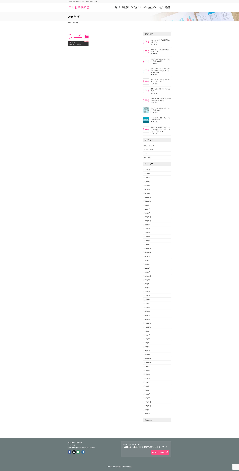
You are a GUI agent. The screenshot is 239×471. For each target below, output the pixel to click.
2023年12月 (147, 217)
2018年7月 (147, 374)
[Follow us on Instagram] (83, 452)
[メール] (78, 452)
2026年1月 (147, 181)
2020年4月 (147, 311)
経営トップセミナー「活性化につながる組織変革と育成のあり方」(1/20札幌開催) (160, 70)
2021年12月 (147, 276)
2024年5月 (147, 213)
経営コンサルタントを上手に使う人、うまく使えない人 (160, 80)
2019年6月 (147, 339)
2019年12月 (147, 323)
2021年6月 (147, 288)
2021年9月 (147, 280)
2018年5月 (147, 382)
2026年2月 (147, 177)
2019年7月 (147, 335)
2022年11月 (147, 248)
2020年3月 (147, 315)
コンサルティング (149, 146)
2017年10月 (147, 406)
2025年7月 (147, 189)
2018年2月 (147, 394)
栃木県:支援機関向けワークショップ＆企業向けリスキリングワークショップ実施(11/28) (161, 129)
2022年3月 (147, 268)
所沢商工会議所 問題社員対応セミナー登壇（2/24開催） (161, 60)
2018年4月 (147, 386)
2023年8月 (147, 229)
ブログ (146, 153)
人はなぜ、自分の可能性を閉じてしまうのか (160, 41)
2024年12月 (147, 197)
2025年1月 (147, 193)
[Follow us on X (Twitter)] (74, 452)
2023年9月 (147, 225)
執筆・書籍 (147, 157)
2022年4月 (147, 264)
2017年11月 (147, 402)
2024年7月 (147, 209)
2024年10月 (147, 201)
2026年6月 (147, 170)
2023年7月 (147, 233)
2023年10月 (147, 221)
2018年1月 (147, 398)
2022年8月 (147, 256)
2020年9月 (147, 303)
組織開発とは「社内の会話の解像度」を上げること (160, 50)
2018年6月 (147, 378)
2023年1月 (147, 244)
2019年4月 (147, 343)
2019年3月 (147, 347)
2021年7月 (147, 284)
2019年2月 (147, 351)
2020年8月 (147, 307)
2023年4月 (147, 237)
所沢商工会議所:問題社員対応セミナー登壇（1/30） (161, 109)
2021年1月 (147, 299)
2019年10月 (147, 327)
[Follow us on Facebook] (69, 452)
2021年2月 (147, 296)
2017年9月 (147, 410)
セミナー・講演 (148, 150)
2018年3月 (147, 390)
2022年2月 (147, 272)
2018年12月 (147, 359)
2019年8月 (147, 331)
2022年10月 (147, 252)
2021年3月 (147, 292)
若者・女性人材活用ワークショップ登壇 (160, 90)
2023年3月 (147, 240)
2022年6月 (147, 260)
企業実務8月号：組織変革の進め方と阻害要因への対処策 (161, 99)
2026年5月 (147, 173)
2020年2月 (147, 319)
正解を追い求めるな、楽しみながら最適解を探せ (160, 119)
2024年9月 (147, 205)
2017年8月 (147, 414)
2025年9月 (147, 185)
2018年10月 (147, 362)
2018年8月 (147, 370)
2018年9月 (147, 366)
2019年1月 (147, 355)
